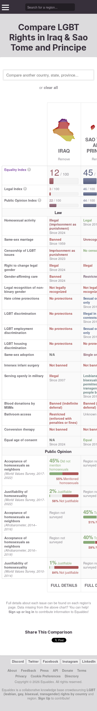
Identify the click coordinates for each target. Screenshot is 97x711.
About (12, 670)
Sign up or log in (21, 611)
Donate (67, 670)
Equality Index (15, 169)
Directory (72, 676)
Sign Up (44, 698)
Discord (18, 661)
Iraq (64, 150)
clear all (51, 87)
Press (44, 670)
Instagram (70, 661)
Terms (81, 670)
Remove (64, 159)
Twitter (33, 661)
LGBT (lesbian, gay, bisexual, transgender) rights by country (49, 692)
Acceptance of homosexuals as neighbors (17, 465)
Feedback (28, 670)
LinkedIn (89, 661)
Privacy (21, 676)
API (55, 670)
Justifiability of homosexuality (16, 493)
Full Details (64, 585)
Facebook (50, 661)
